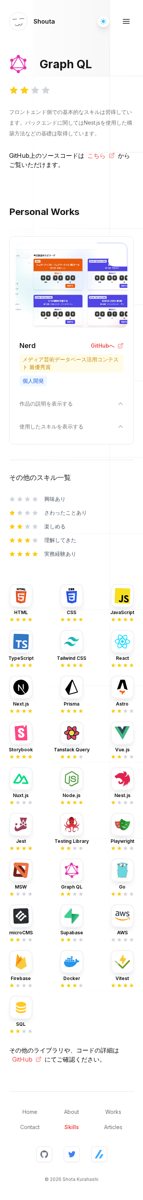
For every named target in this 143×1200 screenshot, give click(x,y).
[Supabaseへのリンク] (72, 916)
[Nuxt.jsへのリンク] (21, 779)
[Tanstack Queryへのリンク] (72, 733)
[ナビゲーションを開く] (126, 21)
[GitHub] (44, 1154)
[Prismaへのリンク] (72, 687)
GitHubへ (102, 345)
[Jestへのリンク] (21, 824)
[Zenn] (99, 1154)
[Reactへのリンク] (122, 641)
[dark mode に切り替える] (103, 21)
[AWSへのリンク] (122, 916)
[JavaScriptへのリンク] (122, 596)
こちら (96, 155)
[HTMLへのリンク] (21, 596)
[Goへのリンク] (122, 870)
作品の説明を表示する (46, 403)
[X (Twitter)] (71, 1154)
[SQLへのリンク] (21, 1007)
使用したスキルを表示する (51, 426)
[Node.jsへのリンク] (72, 779)
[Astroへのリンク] (122, 687)
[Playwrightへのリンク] (122, 824)
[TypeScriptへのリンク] (21, 641)
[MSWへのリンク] (21, 870)
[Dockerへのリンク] (72, 962)
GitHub (22, 1059)
